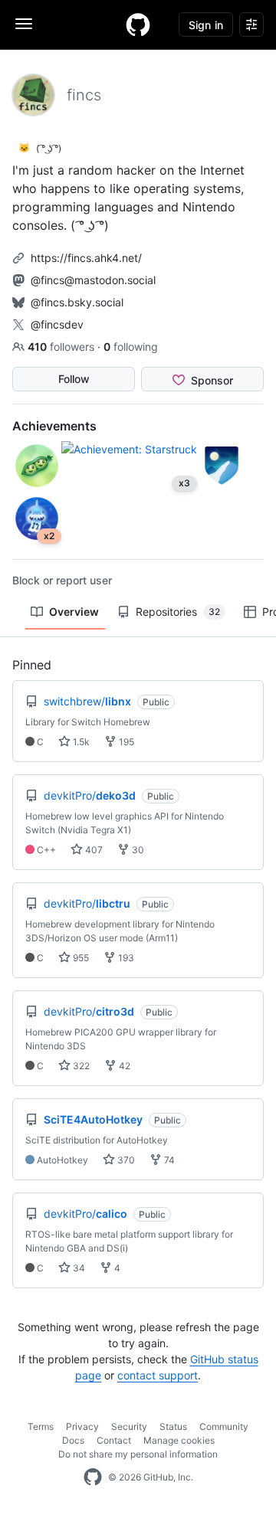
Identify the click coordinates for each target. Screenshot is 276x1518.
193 (125, 957)
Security (129, 1426)
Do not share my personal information (138, 1454)
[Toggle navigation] (23, 23)
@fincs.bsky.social (77, 302)
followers (62, 346)
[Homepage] (138, 24)
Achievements (54, 425)
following (131, 346)
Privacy (82, 1426)
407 (93, 850)
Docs (73, 1440)
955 (80, 957)
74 (168, 1160)
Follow (74, 378)
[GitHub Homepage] (93, 1477)
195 (125, 742)
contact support (157, 1375)
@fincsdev (57, 324)
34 (78, 1268)
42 (123, 1065)
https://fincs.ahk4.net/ (86, 257)
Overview (74, 611)
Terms (41, 1426)
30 (137, 850)
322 (80, 1065)
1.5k (80, 742)
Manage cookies (179, 1440)
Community (223, 1426)
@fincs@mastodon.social (93, 279)
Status (173, 1426)
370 (125, 1160)
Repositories (178, 611)
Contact (114, 1440)
